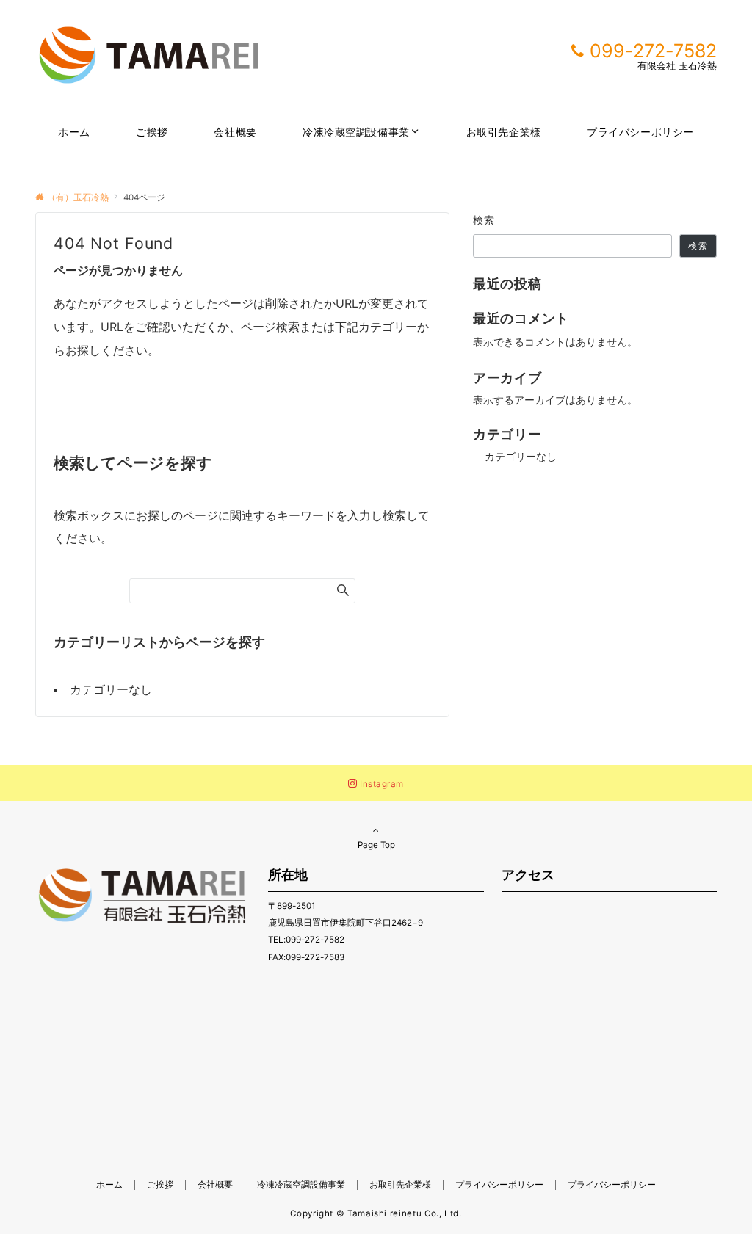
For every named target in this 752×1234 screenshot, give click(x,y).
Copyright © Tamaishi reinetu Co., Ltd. (375, 1213)
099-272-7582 (653, 51)
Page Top (376, 845)
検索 (484, 220)
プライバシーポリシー (612, 1185)
